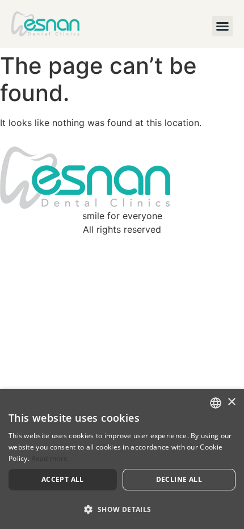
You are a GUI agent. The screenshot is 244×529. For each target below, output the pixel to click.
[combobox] (215, 403)
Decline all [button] (179, 479)
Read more (49, 458)
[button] (222, 26)
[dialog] (122, 459)
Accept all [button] (62, 479)
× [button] (231, 402)
